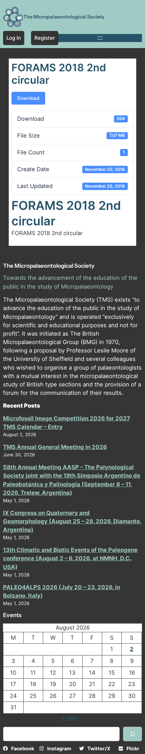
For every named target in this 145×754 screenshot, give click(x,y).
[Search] (132, 734)
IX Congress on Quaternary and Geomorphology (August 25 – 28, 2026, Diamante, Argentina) (72, 521)
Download (28, 98)
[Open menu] (100, 38)
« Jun (69, 717)
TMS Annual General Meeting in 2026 (55, 447)
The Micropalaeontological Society (64, 17)
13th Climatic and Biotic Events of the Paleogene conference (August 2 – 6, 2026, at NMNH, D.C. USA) (70, 558)
